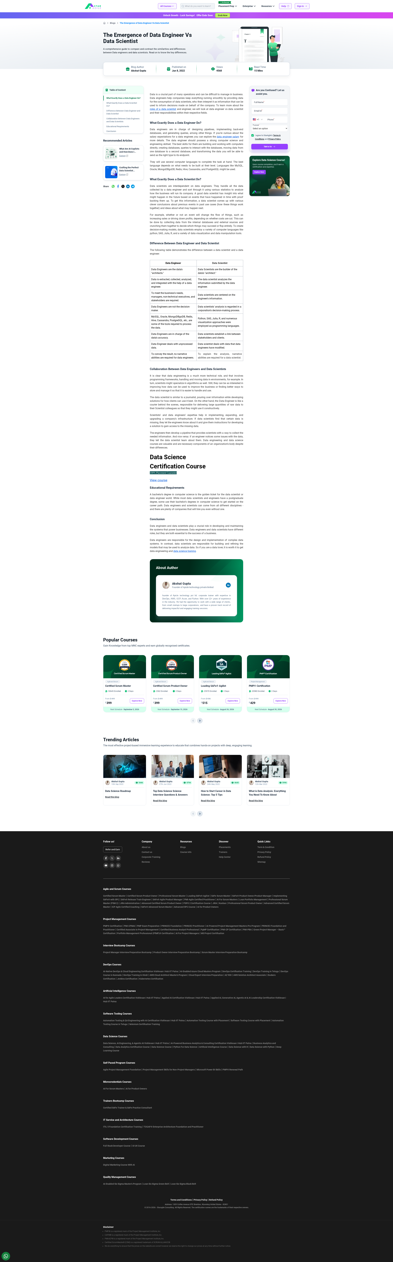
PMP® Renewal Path (233, 1069)
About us (146, 847)
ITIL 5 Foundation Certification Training (122, 1127)
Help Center (225, 857)
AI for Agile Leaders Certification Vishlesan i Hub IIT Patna (131, 998)
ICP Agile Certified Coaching (125, 907)
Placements (225, 847)
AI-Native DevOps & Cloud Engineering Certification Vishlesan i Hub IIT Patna (140, 971)
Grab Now (222, 15)
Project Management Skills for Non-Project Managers (169, 1069)
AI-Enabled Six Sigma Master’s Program (122, 1184)
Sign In (300, 6)
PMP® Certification (259, 685)
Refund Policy (264, 857)
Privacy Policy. (274, 139)
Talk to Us (268, 147)
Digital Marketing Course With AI (119, 1165)
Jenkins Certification (127, 979)
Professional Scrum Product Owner (245, 903)
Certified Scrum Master (118, 685)
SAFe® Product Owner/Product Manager (252, 896)
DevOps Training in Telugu (266, 971)
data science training (184, 551)
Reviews (146, 862)
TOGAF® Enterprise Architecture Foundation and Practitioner (173, 1127)
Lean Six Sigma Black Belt (183, 1184)
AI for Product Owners (207, 907)
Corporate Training (151, 857)
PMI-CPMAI (129, 926)
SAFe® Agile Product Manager (167, 899)
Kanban (222, 903)
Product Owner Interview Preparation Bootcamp (176, 952)
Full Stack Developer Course (116, 1146)
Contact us (147, 852)
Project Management (258, 681)
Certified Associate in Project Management (138, 929)
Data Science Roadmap (118, 791)
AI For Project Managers (187, 933)
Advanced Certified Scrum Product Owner (162, 903)
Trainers (223, 852)
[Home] (104, 23)
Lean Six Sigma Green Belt (156, 1184)
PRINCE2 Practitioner (194, 926)
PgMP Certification (210, 929)
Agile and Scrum (112, 681)
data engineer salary (228, 136)
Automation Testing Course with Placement (208, 1020)
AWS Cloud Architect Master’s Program (168, 975)
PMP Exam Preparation (148, 926)
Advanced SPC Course (184, 907)
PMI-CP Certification (231, 929)
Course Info (185, 852)
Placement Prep (226, 6)
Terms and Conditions (181, 1200)
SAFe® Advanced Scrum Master (156, 907)
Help (283, 6)
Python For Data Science (185, 1047)
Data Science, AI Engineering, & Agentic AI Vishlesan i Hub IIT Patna (136, 1043)
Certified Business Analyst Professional (179, 929)
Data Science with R (238, 1047)
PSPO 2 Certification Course (197, 903)
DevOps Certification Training (236, 971)
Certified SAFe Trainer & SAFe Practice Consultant (127, 1107)
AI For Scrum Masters (227, 899)
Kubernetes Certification (151, 979)
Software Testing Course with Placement (250, 1020)
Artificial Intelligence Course (213, 1047)
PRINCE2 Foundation (171, 926)
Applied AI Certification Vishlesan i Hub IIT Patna (185, 998)
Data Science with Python (262, 1047)
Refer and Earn (112, 849)
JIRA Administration (130, 903)
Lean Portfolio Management (253, 899)
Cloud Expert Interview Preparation (206, 975)
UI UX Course (138, 1146)
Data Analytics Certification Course (133, 1047)
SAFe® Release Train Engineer (136, 899)
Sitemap (261, 862)
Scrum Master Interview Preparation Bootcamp (224, 952)
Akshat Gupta (138, 70)
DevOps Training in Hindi (135, 975)
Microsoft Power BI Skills (209, 1069)
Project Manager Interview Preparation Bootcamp (127, 952)
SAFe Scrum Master (220, 896)
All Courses (165, 6)
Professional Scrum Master (172, 896)
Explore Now (259, 172)
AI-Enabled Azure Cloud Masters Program (200, 971)
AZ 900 (228, 975)
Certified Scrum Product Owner (170, 685)
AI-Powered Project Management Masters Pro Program (233, 926)
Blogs (112, 23)
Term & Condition (265, 847)
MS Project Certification (212, 933)
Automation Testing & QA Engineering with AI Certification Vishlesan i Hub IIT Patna (144, 1020)
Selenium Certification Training (144, 1024)
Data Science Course (162, 1047)
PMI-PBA (247, 929)
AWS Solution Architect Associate (249, 975)
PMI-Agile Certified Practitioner (199, 899)
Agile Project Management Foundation (122, 1069)
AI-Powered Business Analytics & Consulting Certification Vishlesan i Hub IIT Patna (211, 1043)
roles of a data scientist (163, 109)
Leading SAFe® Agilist (213, 685)
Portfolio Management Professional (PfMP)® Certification (145, 933)
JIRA (214, 903)
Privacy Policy (264, 852)
